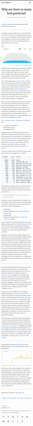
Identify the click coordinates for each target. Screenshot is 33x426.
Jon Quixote (5, 2)
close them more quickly (19, 293)
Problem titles (7, 213)
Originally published (7, 24)
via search (19, 81)
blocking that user (25, 224)
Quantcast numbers (13, 43)
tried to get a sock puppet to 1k (10, 326)
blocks (15, 151)
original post (20, 392)
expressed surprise (16, 344)
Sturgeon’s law (10, 138)
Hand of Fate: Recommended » (25, 398)
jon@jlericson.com (5, 407)
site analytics (8, 70)
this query (26, 134)
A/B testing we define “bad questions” (13, 120)
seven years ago (13, 142)
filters (21, 151)
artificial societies (5, 275)
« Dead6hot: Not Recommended (8, 398)
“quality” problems (24, 211)
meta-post (23, 17)
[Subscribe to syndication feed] (22, 421)
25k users (23, 70)
